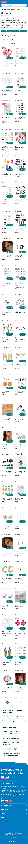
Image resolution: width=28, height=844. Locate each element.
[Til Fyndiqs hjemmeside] (4, 2)
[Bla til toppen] (24, 764)
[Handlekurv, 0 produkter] (22, 2)
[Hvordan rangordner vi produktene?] (4, 39)
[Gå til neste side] (23, 702)
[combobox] (14, 5)
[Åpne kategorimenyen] (25, 2)
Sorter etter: (9, 39)
